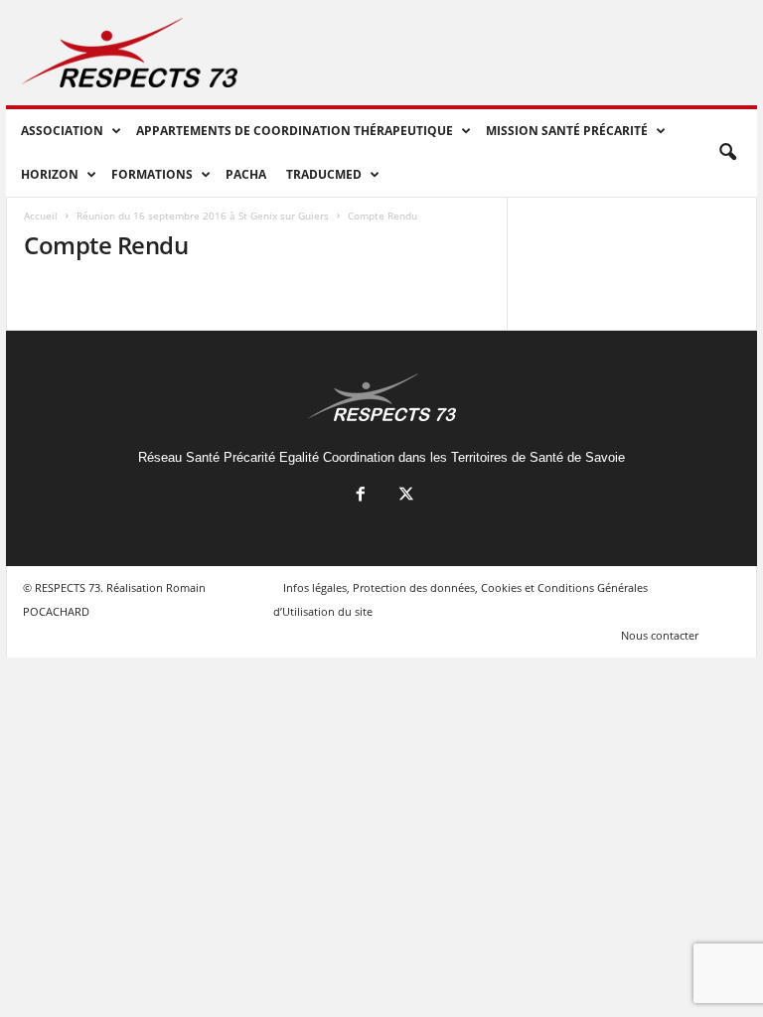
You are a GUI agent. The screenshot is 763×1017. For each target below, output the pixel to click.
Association (62, 130)
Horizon (49, 174)
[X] (404, 496)
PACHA (246, 174)
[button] (727, 153)
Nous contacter (659, 635)
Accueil (41, 215)
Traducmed (324, 174)
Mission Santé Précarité (567, 130)
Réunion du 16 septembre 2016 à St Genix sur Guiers (202, 215)
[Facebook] (360, 496)
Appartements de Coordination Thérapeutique (294, 130)
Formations (152, 174)
